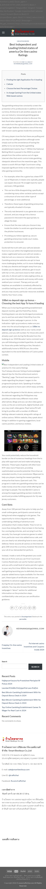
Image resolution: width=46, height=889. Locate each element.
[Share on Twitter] (21, 608)
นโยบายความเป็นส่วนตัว (13, 875)
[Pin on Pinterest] (30, 608)
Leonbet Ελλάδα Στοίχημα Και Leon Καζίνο (20, 688)
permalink (22, 619)
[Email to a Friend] (25, 608)
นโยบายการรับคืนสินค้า (34, 877)
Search (4, 661)
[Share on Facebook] (16, 608)
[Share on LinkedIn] (34, 608)
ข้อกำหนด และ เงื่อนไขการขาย (14, 877)
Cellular (10, 84)
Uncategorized (23, 41)
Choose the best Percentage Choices (22, 88)
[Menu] (3, 33)
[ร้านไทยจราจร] (23, 32)
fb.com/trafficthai (18, 781)
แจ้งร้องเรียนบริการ (23, 879)
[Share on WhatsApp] (12, 608)
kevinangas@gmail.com (23, 63)
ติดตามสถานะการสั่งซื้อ (32, 875)
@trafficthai (14, 775)
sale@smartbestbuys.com (19, 769)
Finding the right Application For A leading (24, 79)
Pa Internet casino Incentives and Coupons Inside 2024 (34, 646)
